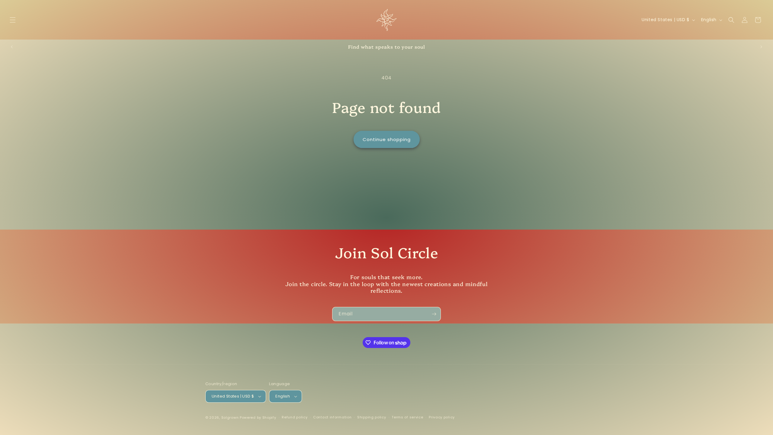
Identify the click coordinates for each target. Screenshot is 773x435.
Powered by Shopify (258, 417)
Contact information (332, 417)
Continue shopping (387, 139)
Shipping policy (371, 417)
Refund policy (294, 417)
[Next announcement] (761, 47)
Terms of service (407, 417)
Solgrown (230, 417)
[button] (12, 20)
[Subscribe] (434, 314)
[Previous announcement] (11, 47)
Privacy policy (442, 417)
